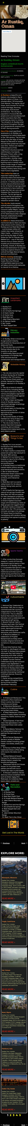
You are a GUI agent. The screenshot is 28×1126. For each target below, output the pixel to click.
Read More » (8, 898)
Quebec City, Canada (8, 1089)
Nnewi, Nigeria (6, 1012)
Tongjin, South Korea (8, 921)
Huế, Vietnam (6, 970)
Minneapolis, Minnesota (9, 878)
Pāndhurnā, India (7, 1049)
